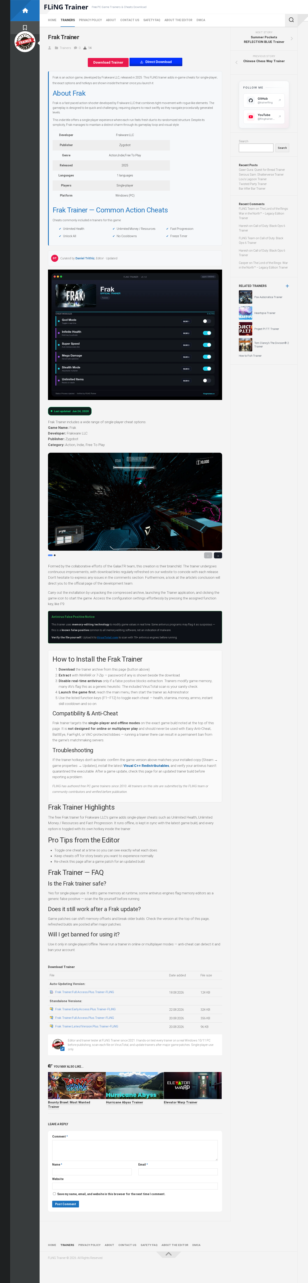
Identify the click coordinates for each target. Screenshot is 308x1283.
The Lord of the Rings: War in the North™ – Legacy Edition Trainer (264, 213)
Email (143, 1164)
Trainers (68, 20)
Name (57, 1164)
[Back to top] (168, 1255)
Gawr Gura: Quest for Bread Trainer (262, 169)
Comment (60, 1136)
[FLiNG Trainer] (25, 10)
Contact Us (129, 20)
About (111, 20)
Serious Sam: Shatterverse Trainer (261, 174)
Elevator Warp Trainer (180, 1102)
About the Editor (178, 20)
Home (52, 20)
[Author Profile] (24, 41)
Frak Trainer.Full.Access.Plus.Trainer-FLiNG (84, 992)
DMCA (201, 20)
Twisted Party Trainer (253, 184)
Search (243, 141)
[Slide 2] (55, 555)
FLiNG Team (247, 208)
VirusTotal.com (107, 637)
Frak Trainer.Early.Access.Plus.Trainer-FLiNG (85, 1009)
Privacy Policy (90, 20)
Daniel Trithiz (84, 258)
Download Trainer (108, 62)
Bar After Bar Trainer (252, 188)
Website (57, 1179)
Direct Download (158, 62)
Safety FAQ (151, 20)
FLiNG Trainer (66, 7)
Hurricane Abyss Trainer (124, 1102)
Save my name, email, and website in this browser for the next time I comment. (111, 1194)
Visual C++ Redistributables (146, 766)
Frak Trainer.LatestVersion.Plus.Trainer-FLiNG (86, 1026)
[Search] (291, 20)
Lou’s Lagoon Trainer (253, 179)
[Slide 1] (50, 555)
